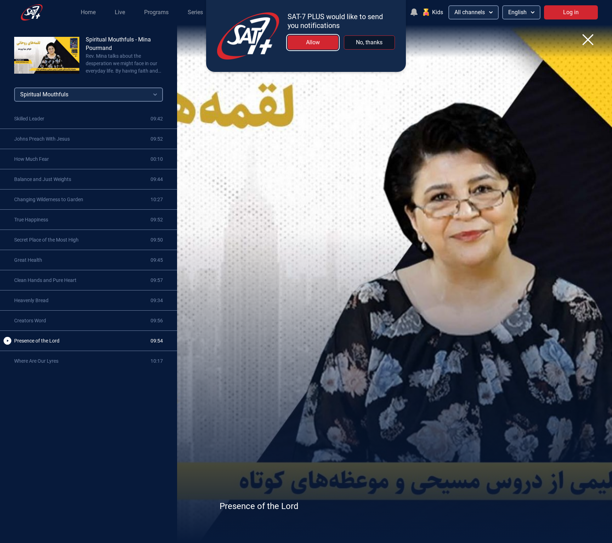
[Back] (588, 39)
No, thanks (369, 42)
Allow (313, 42)
